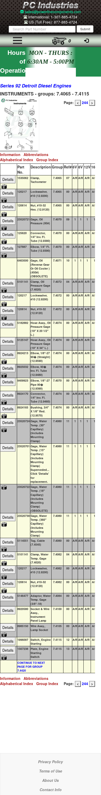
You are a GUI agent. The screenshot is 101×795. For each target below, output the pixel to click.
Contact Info (51, 789)
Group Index (48, 159)
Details (7, 179)
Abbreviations (37, 154)
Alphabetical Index (18, 159)
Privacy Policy (50, 761)
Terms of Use (50, 771)
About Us (50, 780)
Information (12, 154)
